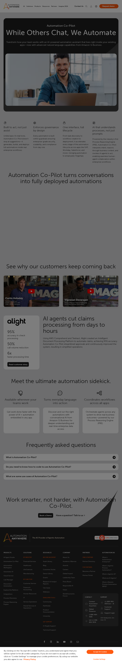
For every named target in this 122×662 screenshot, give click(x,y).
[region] (61, 654)
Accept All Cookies (100, 652)
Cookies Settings (99, 659)
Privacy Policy (29, 659)
